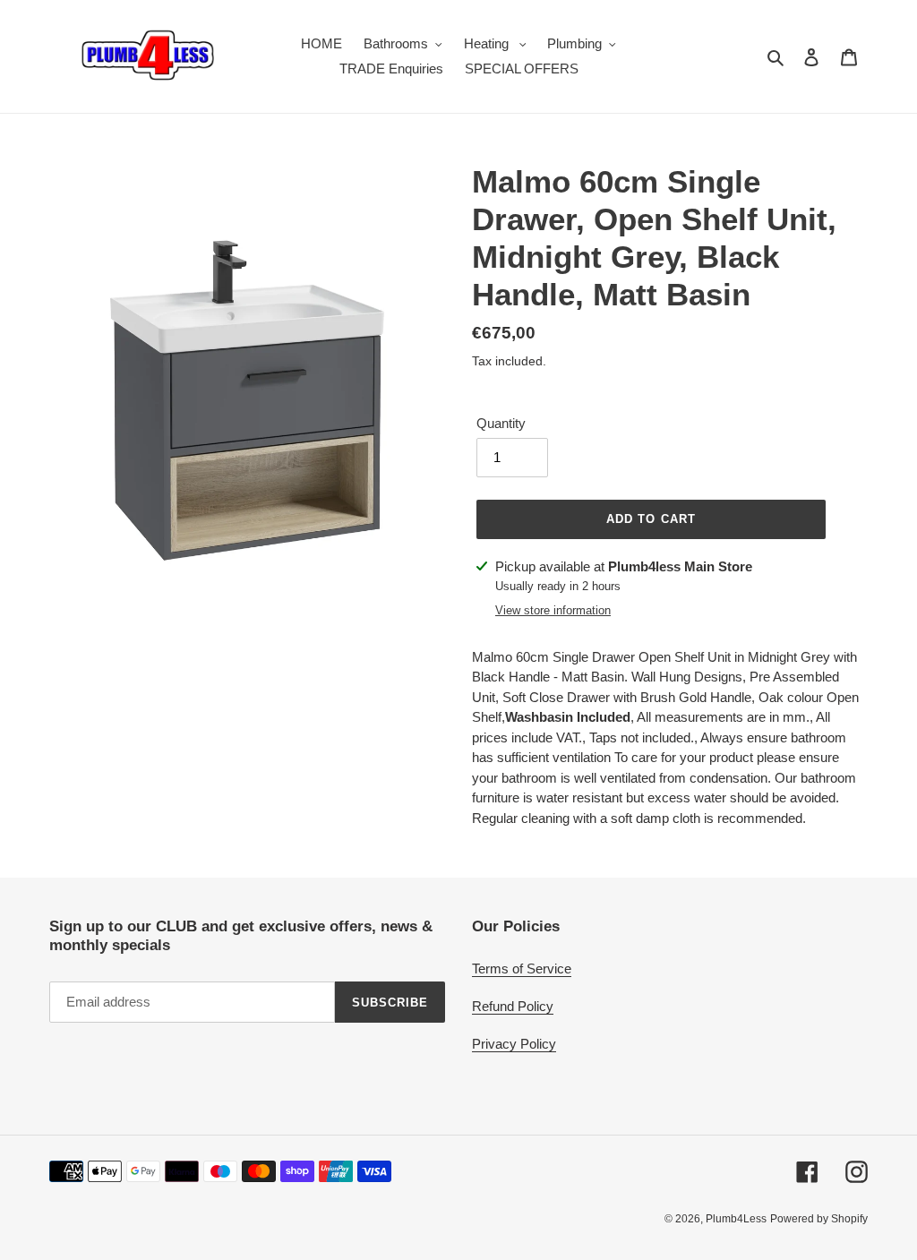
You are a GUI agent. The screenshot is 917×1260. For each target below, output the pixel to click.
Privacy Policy (514, 1043)
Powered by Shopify (819, 1219)
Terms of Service (521, 968)
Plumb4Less (736, 1219)
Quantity (501, 423)
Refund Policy (512, 1006)
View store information (553, 610)
